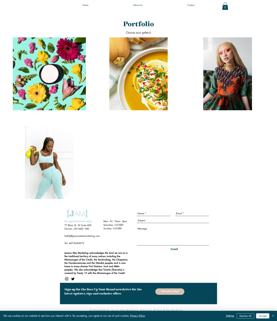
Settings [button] (230, 315)
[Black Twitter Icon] (73, 279)
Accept (263, 316)
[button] (225, 6)
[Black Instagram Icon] (66, 279)
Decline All (245, 316)
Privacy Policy (137, 315)
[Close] (273, 315)
